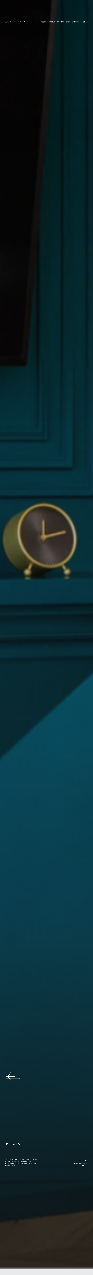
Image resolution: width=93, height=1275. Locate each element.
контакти (75, 22)
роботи (44, 22)
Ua (87, 22)
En (84, 22)
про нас (52, 22)
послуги (60, 22)
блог (68, 22)
